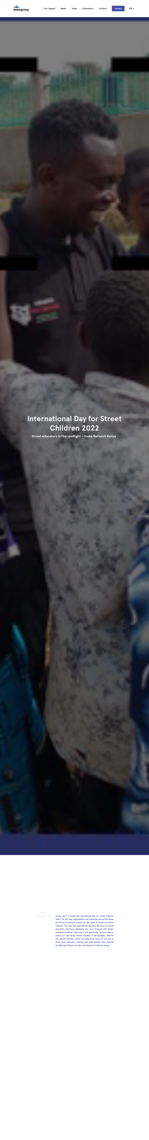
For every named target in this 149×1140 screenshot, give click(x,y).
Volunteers (87, 8)
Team (74, 8)
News (63, 8)
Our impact (49, 8)
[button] (132, 8)
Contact (103, 8)
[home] (21, 8)
